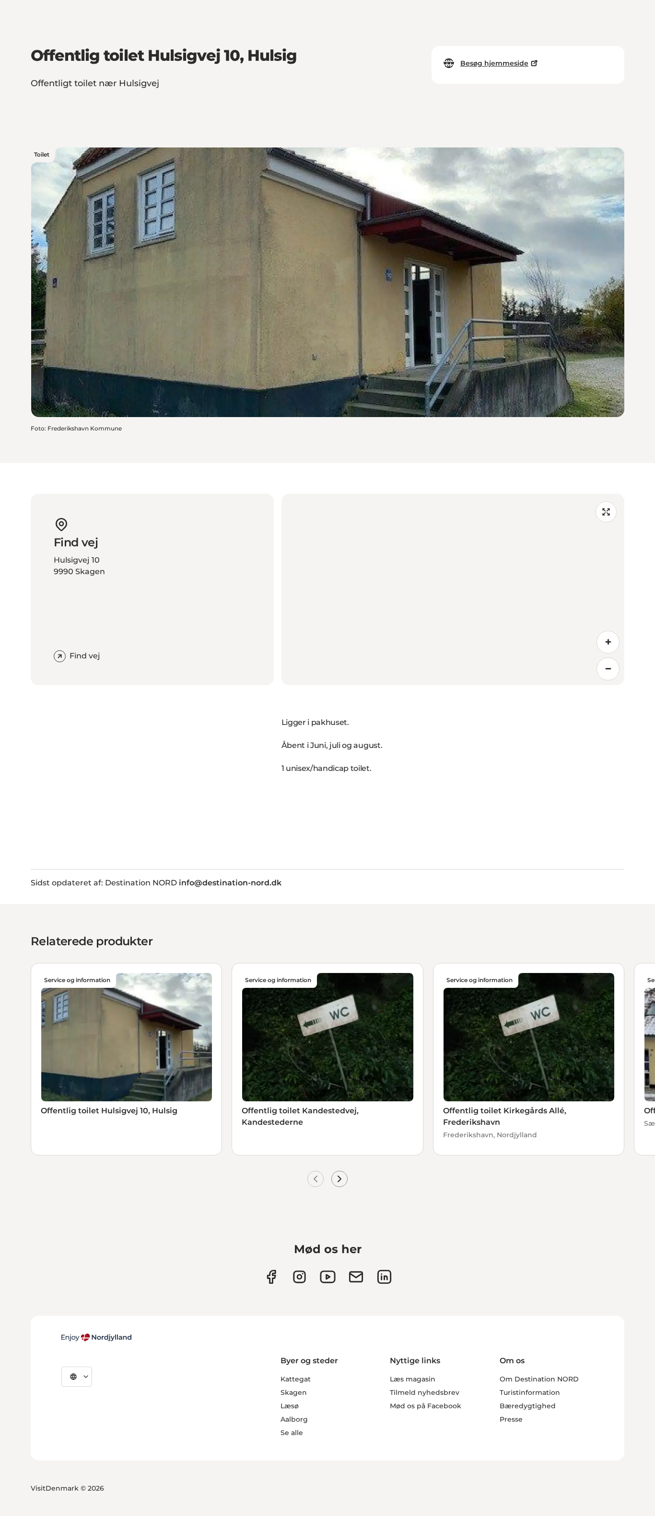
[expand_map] (606, 511)
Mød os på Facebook (425, 1406)
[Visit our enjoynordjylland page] (271, 1276)
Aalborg (294, 1419)
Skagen (294, 1392)
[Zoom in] (608, 642)
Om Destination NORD (539, 1379)
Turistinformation (530, 1392)
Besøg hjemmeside (494, 63)
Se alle (292, 1432)
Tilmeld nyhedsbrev (424, 1392)
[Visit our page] (299, 1276)
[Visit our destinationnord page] (384, 1276)
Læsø (290, 1406)
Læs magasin (412, 1379)
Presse (511, 1419)
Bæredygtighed (528, 1406)
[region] (453, 589)
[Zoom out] (608, 668)
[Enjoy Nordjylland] (96, 1337)
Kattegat (296, 1379)
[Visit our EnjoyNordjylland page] (327, 1276)
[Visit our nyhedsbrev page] (356, 1276)
